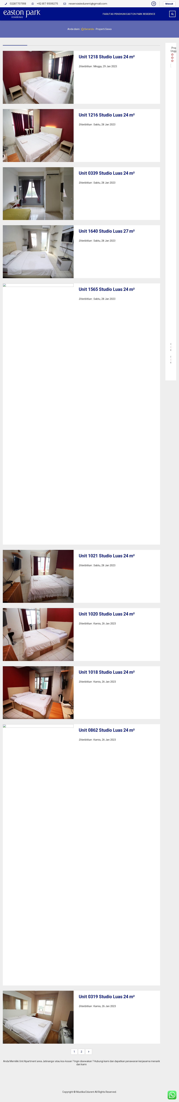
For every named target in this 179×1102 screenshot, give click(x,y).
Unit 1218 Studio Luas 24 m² (107, 56)
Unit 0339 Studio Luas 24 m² (107, 173)
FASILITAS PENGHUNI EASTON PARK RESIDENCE (129, 14)
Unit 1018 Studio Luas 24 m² (107, 672)
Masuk (169, 3)
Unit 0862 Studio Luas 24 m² (107, 730)
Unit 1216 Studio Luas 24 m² (107, 115)
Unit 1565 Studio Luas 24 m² (107, 289)
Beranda (89, 29)
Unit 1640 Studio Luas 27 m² (107, 231)
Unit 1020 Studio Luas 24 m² (107, 614)
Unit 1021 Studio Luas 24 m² (107, 555)
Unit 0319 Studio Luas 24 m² (107, 996)
